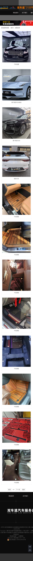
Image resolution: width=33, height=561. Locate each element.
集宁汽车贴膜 (8, 532)
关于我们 (24, 12)
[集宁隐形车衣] (16, 123)
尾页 (23, 489)
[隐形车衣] (16, 161)
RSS (20, 538)
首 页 (12, 28)
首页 (9, 489)
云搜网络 (20, 536)
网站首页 (15, 12)
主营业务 (17, 28)
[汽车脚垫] (16, 199)
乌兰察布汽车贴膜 (17, 532)
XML (24, 538)
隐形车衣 (16, 178)
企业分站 (10, 538)
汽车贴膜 (16, 64)
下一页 (18, 489)
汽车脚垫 (16, 216)
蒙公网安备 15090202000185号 (17, 539)
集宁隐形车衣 (16, 140)
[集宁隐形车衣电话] (16, 85)
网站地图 (16, 538)
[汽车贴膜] (16, 46)
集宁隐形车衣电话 (16, 102)
